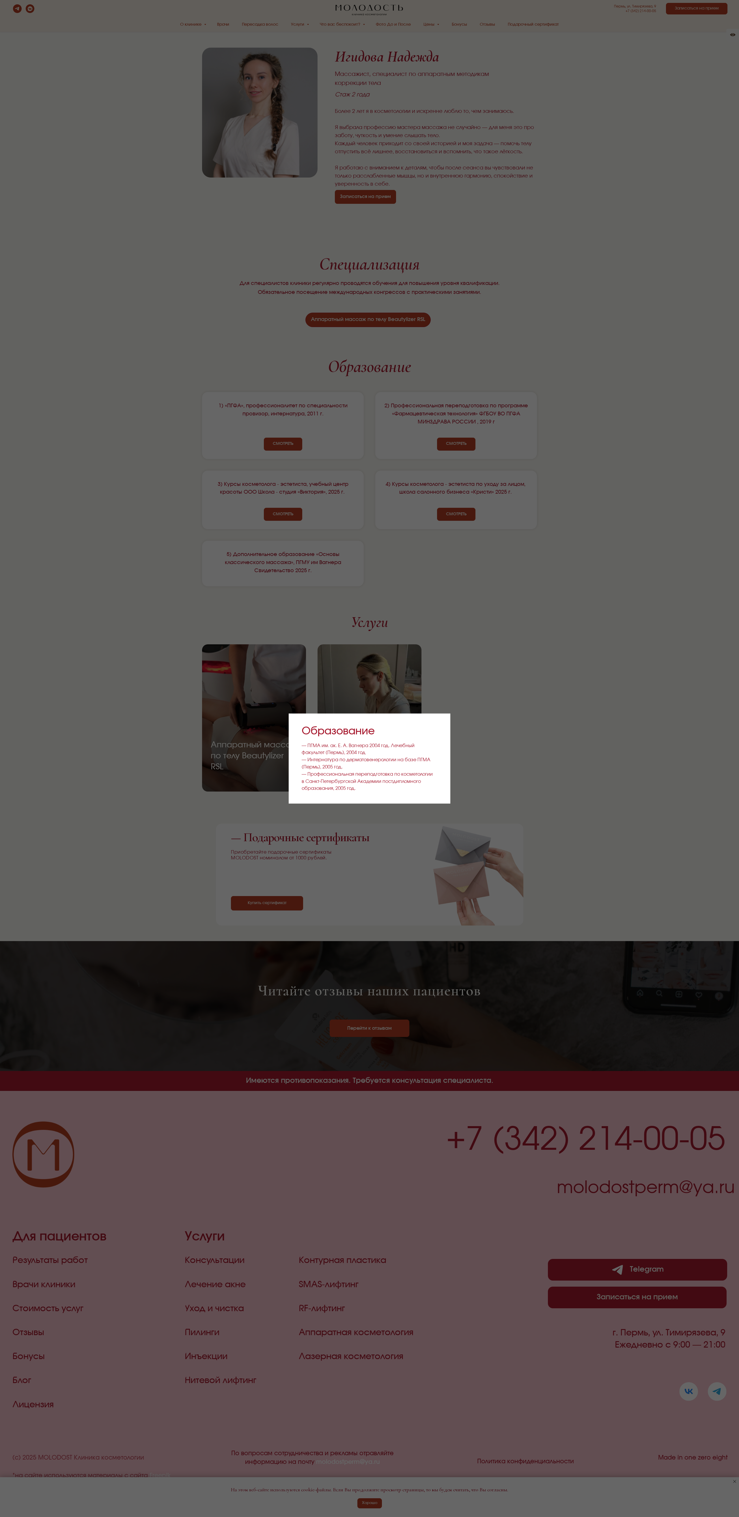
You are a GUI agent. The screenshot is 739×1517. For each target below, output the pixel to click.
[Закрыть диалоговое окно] (441, 722)
